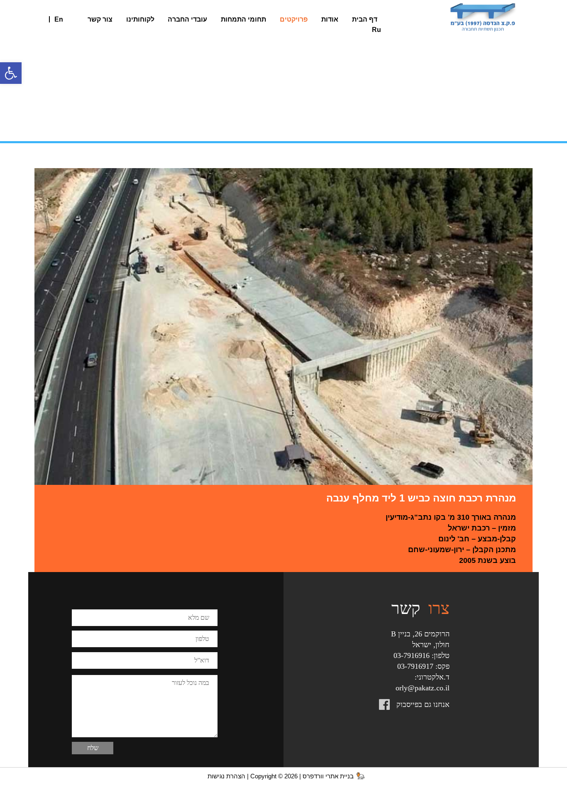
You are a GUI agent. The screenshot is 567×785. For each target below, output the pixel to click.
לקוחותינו (140, 19)
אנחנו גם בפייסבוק (423, 704)
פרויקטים (294, 19)
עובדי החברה (187, 19)
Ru (376, 30)
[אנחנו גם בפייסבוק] (395, 705)
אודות (329, 19)
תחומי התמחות (243, 19)
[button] (11, 73)
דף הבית (364, 19)
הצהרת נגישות (226, 776)
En (58, 19)
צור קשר (100, 19)
